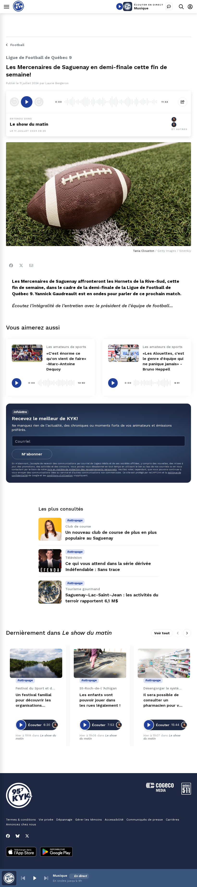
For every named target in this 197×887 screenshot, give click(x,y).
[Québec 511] (186, 793)
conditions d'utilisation (60, 475)
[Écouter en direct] (119, 6)
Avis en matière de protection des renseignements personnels (82, 469)
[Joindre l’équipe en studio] (168, 6)
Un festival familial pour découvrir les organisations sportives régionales (35, 700)
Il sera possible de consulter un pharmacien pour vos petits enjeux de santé (163, 700)
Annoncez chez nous (21, 824)
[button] (23, 878)
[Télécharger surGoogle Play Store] (56, 852)
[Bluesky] (17, 836)
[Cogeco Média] (160, 790)
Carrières (172, 819)
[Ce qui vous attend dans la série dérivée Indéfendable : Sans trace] (50, 560)
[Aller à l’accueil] (18, 10)
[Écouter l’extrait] (26, 102)
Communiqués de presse (144, 819)
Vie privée (46, 819)
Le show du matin (29, 124)
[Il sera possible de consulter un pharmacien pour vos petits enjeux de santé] (164, 663)
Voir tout (162, 633)
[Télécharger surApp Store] (21, 852)
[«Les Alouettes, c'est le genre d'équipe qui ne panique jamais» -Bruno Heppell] (123, 353)
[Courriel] (31, 265)
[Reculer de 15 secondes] (14, 101)
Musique (141, 8)
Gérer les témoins (88, 819)
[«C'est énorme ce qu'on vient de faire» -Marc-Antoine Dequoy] (27, 353)
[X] (27, 836)
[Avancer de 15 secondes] (38, 101)
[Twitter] (21, 265)
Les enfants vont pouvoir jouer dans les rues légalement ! (100, 700)
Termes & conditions (21, 819)
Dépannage (64, 819)
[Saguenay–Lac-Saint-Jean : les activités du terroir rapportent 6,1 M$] (50, 592)
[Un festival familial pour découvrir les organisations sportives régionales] (36, 663)
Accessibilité (114, 819)
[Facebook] (11, 265)
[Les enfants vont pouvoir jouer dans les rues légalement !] (100, 663)
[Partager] (182, 101)
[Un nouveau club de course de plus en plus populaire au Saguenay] (50, 529)
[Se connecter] (190, 6)
